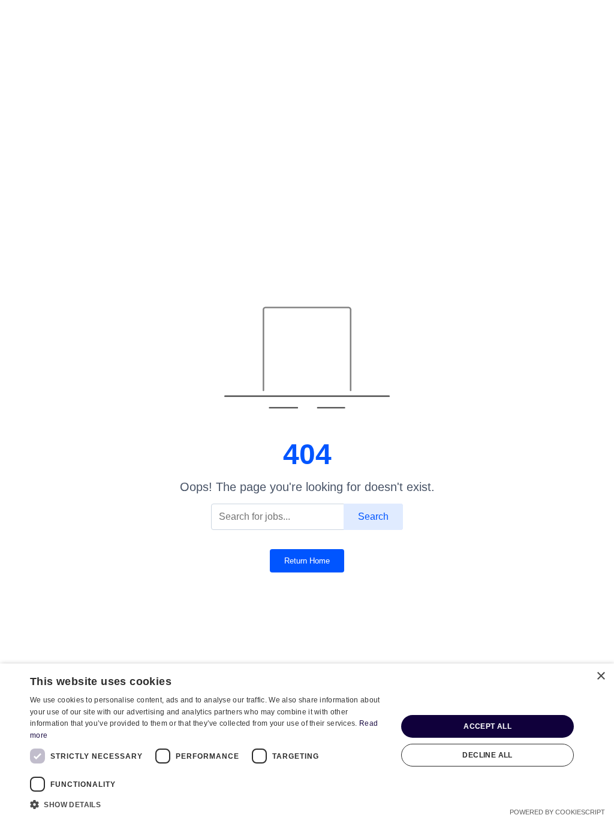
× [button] (600, 676)
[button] (208, 803)
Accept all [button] (487, 726)
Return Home (307, 560)
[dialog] (307, 741)
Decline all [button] (487, 755)
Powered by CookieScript (557, 812)
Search (373, 516)
